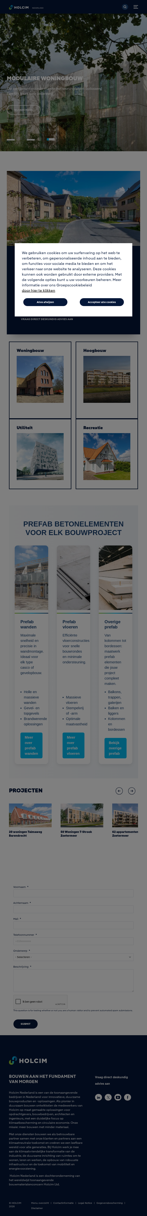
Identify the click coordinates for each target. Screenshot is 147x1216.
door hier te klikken (38, 290)
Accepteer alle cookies (102, 302)
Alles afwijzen (45, 302)
